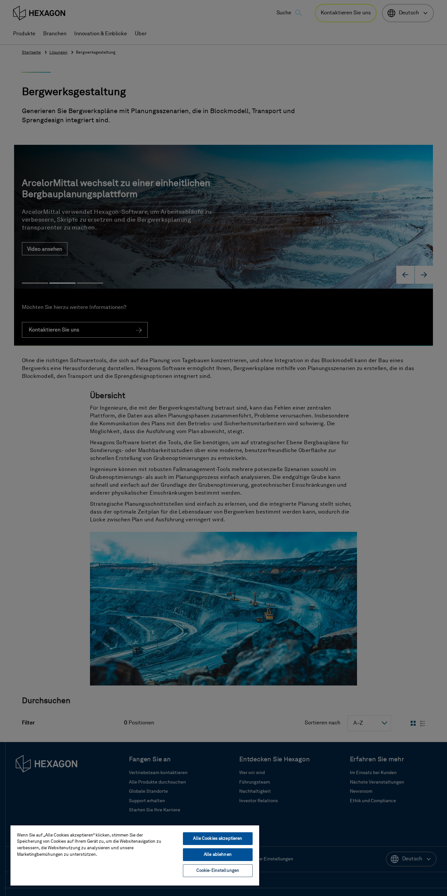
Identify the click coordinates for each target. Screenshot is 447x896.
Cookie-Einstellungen (218, 871)
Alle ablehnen (218, 855)
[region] (134, 855)
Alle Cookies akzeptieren (217, 839)
